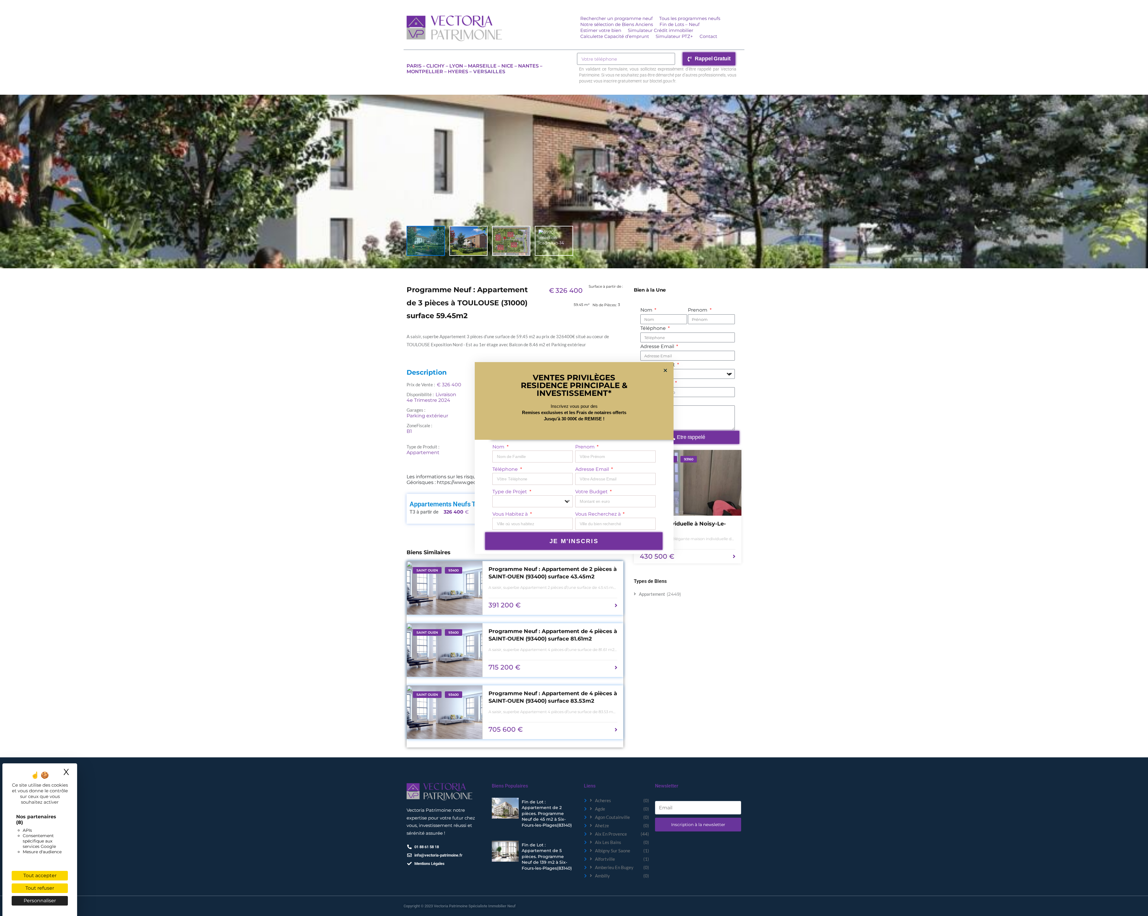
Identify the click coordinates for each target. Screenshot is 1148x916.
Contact (708, 36)
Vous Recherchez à (598, 514)
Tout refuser (39, 888)
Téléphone (653, 328)
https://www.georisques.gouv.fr (474, 482)
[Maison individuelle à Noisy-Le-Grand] (687, 483)
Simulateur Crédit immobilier (660, 30)
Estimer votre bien (600, 30)
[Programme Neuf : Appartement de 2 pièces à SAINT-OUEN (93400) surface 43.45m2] (445, 588)
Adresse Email (657, 346)
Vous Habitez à (510, 514)
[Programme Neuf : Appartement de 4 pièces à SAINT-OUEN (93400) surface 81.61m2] (445, 650)
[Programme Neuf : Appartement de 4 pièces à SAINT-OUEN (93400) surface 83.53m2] (445, 712)
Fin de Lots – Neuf (680, 24)
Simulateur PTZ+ (674, 36)
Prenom (698, 310)
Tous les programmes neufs (689, 18)
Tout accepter (40, 875)
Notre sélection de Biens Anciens (616, 24)
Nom (647, 310)
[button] (665, 370)
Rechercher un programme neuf (616, 18)
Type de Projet (510, 491)
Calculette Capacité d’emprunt (614, 36)
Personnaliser (40, 900)
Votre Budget (592, 491)
